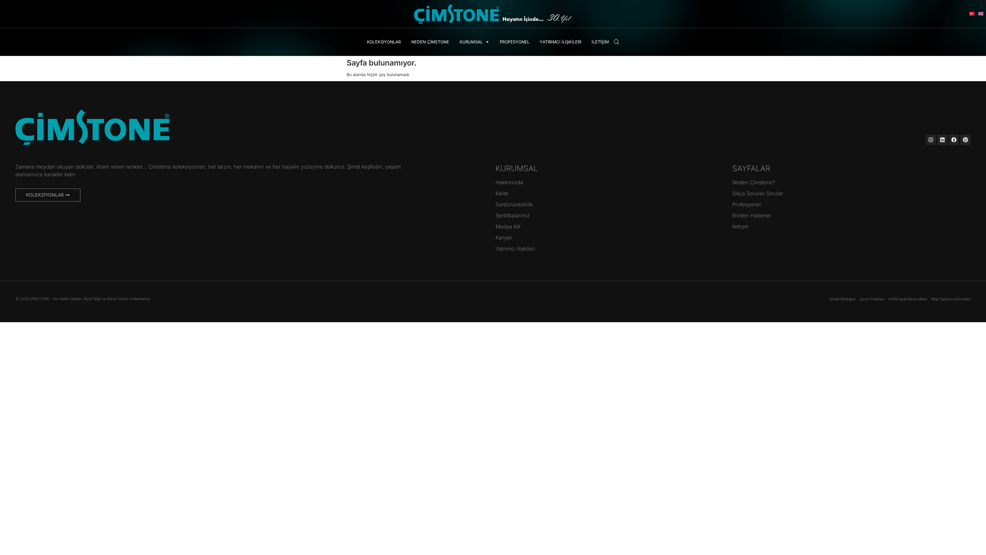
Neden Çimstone (430, 41)
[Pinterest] (965, 140)
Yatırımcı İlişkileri (560, 41)
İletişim (600, 41)
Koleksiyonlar (384, 41)
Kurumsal (471, 41)
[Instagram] (931, 140)
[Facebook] (954, 140)
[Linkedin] (942, 140)
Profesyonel (514, 41)
